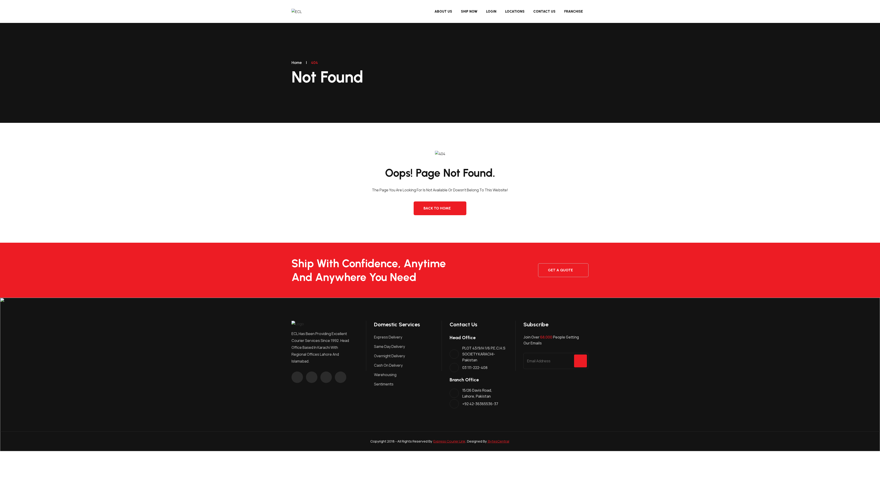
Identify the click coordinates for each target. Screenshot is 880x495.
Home (297, 62)
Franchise (573, 11)
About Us (443, 11)
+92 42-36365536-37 (480, 403)
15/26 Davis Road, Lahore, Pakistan (477, 393)
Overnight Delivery (389, 355)
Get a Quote (560, 270)
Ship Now (469, 11)
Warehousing (385, 374)
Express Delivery (388, 337)
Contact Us (544, 11)
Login (491, 11)
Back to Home (437, 208)
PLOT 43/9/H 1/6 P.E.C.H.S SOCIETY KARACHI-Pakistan (483, 354)
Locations (515, 11)
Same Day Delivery (389, 346)
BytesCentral (498, 441)
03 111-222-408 (474, 367)
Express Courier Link (449, 441)
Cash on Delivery (388, 365)
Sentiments (383, 384)
